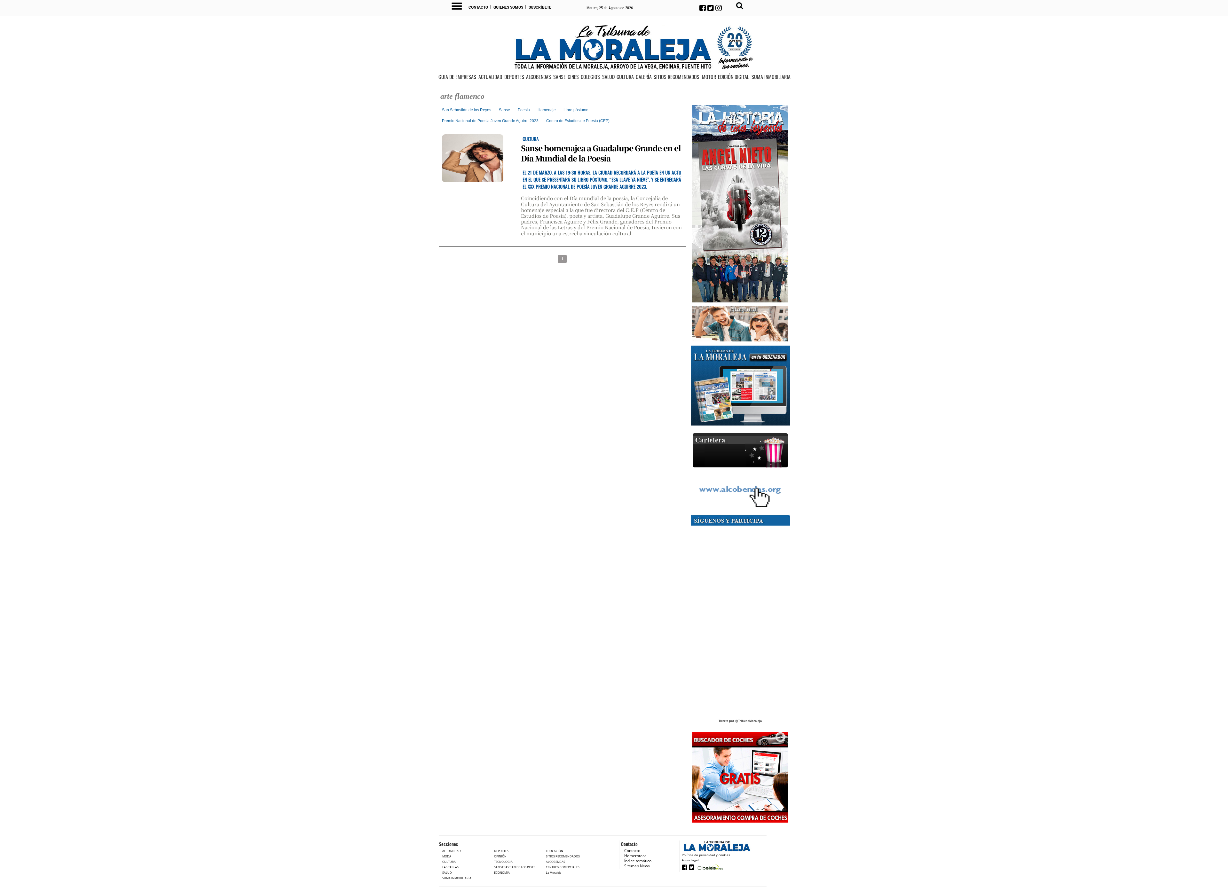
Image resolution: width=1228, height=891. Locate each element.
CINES (573, 77)
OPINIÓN (500, 856)
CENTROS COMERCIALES (562, 867)
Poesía (524, 110)
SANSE (559, 77)
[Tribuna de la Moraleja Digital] (740, 386)
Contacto (478, 7)
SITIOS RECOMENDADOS (676, 77)
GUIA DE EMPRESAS (457, 77)
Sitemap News (637, 866)
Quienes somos (508, 7)
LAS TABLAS (450, 867)
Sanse (504, 110)
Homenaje (547, 110)
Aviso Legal (690, 860)
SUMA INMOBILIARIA (771, 77)
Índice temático (637, 861)
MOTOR (709, 77)
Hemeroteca (635, 855)
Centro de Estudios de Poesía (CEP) (578, 121)
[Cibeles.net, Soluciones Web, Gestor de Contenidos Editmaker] (709, 867)
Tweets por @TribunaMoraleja (740, 721)
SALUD (608, 77)
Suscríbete (540, 7)
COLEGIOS (590, 77)
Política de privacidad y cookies (706, 855)
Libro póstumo (575, 110)
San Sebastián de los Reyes (466, 110)
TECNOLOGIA (503, 862)
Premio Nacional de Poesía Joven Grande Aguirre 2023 (490, 121)
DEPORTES (514, 77)
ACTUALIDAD (490, 77)
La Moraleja (553, 873)
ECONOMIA (502, 873)
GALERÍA (644, 77)
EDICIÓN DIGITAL (733, 77)
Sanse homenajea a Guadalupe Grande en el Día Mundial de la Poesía (601, 152)
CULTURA (625, 77)
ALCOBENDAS (538, 77)
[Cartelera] (740, 450)
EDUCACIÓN (554, 851)
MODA (446, 856)
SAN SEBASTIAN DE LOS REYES (514, 867)
